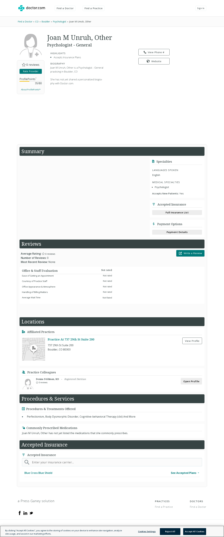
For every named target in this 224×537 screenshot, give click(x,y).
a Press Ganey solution (36, 501)
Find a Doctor (65, 8)
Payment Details (177, 232)
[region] (112, 531)
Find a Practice (93, 8)
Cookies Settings (147, 531)
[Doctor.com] (32, 8)
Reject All (170, 531)
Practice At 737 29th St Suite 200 (71, 339)
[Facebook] (20, 512)
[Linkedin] (25, 512)
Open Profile (191, 381)
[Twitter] (31, 512)
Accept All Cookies (194, 531)
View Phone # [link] (156, 52)
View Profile (192, 340)
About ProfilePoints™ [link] (31, 89)
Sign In (200, 8)
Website (156, 61)
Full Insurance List (177, 212)
